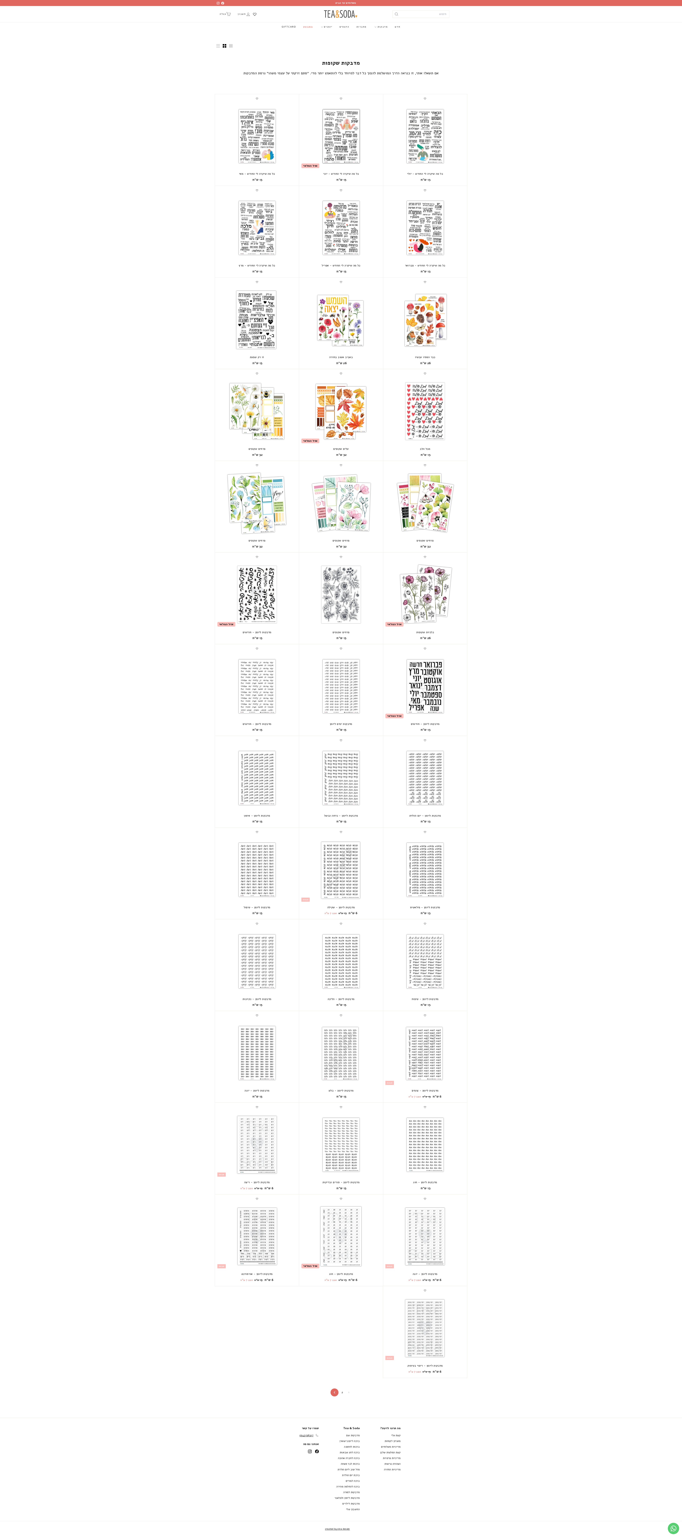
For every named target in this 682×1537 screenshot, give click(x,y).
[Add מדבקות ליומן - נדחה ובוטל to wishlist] (341, 740)
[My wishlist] (255, 14)
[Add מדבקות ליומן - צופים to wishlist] (425, 1015)
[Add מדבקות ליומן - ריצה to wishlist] (257, 1107)
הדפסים (344, 26)
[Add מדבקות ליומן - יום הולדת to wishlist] (425, 740)
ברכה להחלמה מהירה (348, 1486)
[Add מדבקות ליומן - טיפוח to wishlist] (425, 923)
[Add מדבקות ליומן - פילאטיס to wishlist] (425, 832)
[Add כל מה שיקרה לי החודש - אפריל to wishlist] (341, 190)
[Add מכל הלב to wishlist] (425, 373)
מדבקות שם (353, 1435)
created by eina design (337, 1529)
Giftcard (289, 26)
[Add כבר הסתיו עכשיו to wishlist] (425, 282)
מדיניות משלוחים (390, 1447)
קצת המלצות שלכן (390, 1452)
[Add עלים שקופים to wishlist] (341, 373)
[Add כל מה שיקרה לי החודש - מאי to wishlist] (257, 98)
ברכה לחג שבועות (350, 1452)
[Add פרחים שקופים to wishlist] (257, 373)
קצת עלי (395, 1435)
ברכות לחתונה (352, 1447)
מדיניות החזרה (392, 1469)
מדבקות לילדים (351, 1503)
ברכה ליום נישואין (349, 1441)
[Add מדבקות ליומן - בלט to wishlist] (341, 1015)
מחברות (361, 26)
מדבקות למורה (351, 1492)
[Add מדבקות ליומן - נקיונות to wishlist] (257, 923)
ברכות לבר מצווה (350, 1464)
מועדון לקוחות (392, 1441)
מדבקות (382, 26)
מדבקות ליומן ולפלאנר (347, 1498)
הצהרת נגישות (392, 1464)
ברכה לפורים (353, 1481)
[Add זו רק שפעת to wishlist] (257, 282)
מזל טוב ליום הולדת (349, 1469)
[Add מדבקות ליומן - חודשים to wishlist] (257, 557)
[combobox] (421, 14)
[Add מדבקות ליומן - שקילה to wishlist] (341, 832)
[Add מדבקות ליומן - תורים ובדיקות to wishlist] (341, 1107)
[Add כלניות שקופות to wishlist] (425, 557)
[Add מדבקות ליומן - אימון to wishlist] (257, 740)
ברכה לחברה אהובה (349, 1458)
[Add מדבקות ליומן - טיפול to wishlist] (257, 832)
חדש (397, 26)
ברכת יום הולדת (351, 1475)
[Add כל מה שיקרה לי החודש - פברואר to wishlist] (425, 190)
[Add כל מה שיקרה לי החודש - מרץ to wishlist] (257, 190)
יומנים (327, 26)
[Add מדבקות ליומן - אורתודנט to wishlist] (257, 1198)
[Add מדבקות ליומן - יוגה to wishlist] (257, 1015)
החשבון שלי (353, 1509)
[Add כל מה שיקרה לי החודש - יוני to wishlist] (341, 98)
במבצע (308, 26)
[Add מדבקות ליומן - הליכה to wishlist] (341, 923)
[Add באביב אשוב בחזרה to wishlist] (341, 282)
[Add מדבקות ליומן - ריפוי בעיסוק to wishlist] (425, 1290)
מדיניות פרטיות (391, 1458)
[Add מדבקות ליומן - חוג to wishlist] (425, 1107)
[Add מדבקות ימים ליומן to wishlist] (341, 648)
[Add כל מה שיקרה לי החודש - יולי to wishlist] (425, 98)
